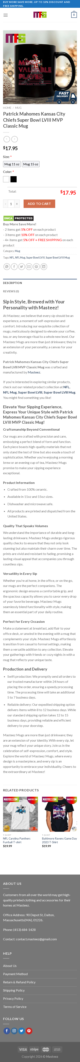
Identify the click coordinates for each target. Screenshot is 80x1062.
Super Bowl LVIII (35, 257)
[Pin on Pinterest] (36, 266)
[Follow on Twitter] (21, 1031)
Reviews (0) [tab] (11, 291)
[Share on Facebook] (14, 266)
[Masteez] (40, 15)
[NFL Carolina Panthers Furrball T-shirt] (20, 814)
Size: (7, 157)
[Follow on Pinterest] (29, 1031)
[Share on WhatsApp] (6, 266)
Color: (8, 172)
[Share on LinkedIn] (43, 266)
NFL (12, 257)
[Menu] (5, 15)
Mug (18, 107)
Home (7, 107)
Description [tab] (12, 283)
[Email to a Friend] (29, 266)
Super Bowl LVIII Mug (58, 257)
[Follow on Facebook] (6, 1031)
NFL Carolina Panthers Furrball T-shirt (16, 840)
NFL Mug (20, 257)
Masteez (34, 372)
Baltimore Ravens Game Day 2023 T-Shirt (59, 840)
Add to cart (39, 203)
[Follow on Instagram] (14, 1031)
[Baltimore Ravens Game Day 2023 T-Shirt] (59, 814)
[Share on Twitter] (21, 266)
